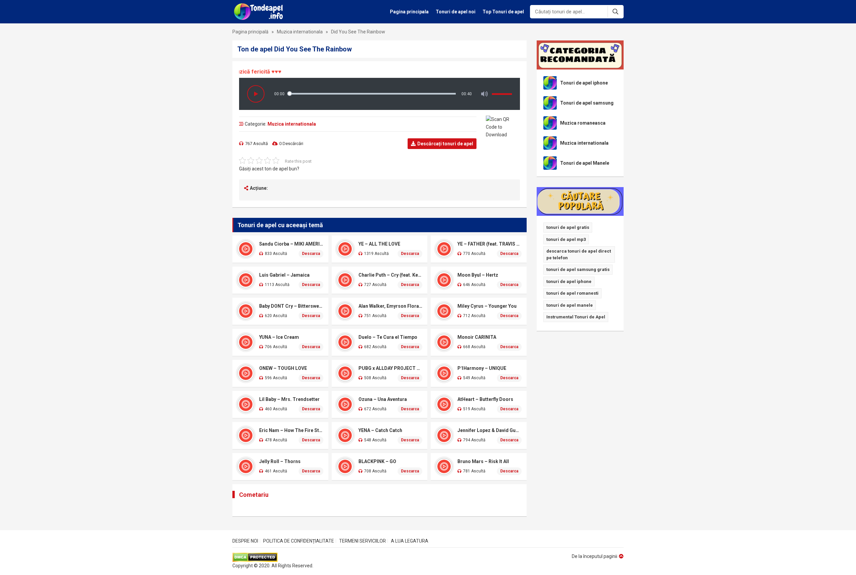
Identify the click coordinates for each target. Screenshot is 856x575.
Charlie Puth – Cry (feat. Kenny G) (390, 275)
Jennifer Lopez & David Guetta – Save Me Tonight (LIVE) (489, 430)
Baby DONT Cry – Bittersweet (291, 306)
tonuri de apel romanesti (572, 293)
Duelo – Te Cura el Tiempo (387, 337)
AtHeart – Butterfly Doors (485, 399)
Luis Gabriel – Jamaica (284, 275)
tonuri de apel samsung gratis (578, 269)
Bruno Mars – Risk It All (483, 461)
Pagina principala (409, 11)
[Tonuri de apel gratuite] (260, 11)
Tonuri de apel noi (455, 11)
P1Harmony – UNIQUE (481, 368)
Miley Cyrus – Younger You (487, 306)
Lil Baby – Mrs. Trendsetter (289, 399)
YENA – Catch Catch (380, 430)
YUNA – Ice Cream (279, 337)
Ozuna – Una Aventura (382, 399)
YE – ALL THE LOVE (379, 244)
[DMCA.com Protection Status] (272, 557)
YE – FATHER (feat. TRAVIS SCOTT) (489, 244)
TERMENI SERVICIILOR (362, 541)
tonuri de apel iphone (569, 281)
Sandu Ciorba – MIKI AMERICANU (291, 244)
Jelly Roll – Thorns (280, 461)
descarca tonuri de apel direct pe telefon (578, 254)
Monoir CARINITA (476, 337)
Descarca (311, 253)
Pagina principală (250, 31)
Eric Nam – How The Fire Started (291, 430)
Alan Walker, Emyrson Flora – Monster (390, 306)
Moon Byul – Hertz (477, 275)
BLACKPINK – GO (377, 461)
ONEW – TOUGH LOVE (283, 368)
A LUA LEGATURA (409, 541)
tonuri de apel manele (569, 305)
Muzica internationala (300, 31)
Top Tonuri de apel (503, 11)
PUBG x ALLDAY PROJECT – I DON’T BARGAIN (390, 368)
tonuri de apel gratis (567, 227)
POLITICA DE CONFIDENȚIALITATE (298, 541)
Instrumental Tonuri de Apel (575, 316)
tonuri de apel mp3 (566, 239)
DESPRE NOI (245, 541)
